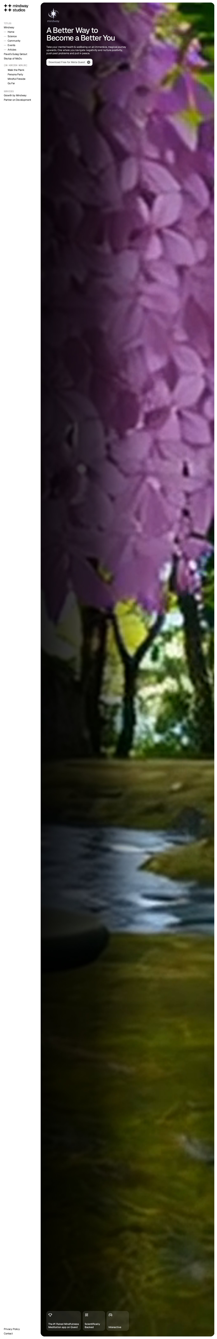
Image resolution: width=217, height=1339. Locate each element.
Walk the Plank (16, 70)
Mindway (9, 27)
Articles (12, 49)
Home (11, 32)
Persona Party (15, 74)
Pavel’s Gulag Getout (15, 54)
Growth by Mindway (15, 95)
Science (12, 36)
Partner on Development (17, 99)
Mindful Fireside (16, 79)
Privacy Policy (12, 1329)
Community (14, 40)
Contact (8, 1333)
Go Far (11, 83)
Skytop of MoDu (13, 58)
